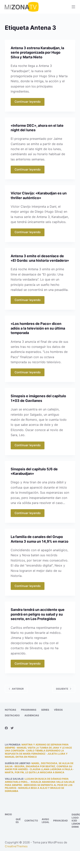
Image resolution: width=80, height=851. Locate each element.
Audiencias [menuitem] (31, 715)
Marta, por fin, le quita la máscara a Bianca (34, 772)
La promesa (12, 744)
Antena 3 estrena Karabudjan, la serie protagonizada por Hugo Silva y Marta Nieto (37, 52)
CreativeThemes (16, 846)
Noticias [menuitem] (10, 709)
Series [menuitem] (45, 709)
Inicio (8, 814)
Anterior (18, 688)
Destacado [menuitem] (12, 715)
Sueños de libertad (17, 763)
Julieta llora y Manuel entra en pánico (36, 755)
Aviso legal (45, 821)
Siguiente (62, 688)
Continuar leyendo (28, 101)
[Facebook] (6, 728)
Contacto (31, 820)
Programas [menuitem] (28, 709)
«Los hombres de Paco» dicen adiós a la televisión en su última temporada (38, 328)
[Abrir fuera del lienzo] (73, 7)
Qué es (18, 821)
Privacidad (60, 820)
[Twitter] (12, 728)
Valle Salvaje (14, 778)
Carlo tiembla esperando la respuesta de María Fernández (34, 752)
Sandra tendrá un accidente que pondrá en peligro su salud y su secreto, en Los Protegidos (37, 614)
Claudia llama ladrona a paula (51, 769)
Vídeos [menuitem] (58, 709)
